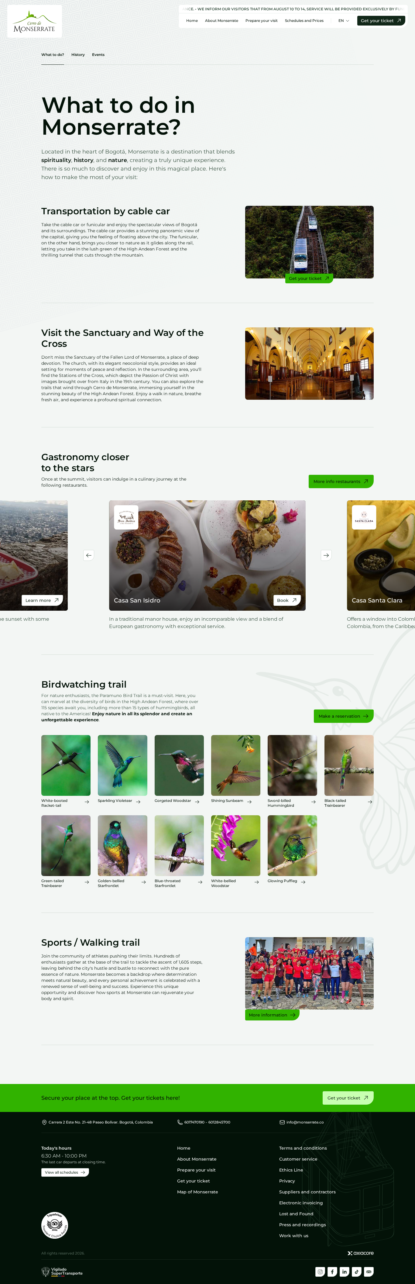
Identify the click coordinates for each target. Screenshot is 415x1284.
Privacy (287, 1181)
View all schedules (61, 1172)
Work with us (293, 1235)
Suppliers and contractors (307, 1192)
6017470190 (194, 1122)
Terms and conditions (303, 1148)
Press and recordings (302, 1224)
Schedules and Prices (304, 20)
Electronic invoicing (301, 1203)
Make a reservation (339, 716)
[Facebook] (332, 1272)
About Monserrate (221, 20)
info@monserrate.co (305, 1122)
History (78, 54)
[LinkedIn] (344, 1272)
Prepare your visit (261, 20)
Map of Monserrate (197, 1192)
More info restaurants (337, 481)
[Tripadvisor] (369, 1272)
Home (192, 20)
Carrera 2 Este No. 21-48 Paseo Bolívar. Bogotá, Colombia (101, 1122)
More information (268, 1015)
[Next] (326, 555)
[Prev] (88, 555)
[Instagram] (320, 1272)
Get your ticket (377, 20)
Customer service (298, 1159)
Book (283, 600)
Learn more (38, 600)
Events (98, 54)
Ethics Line (291, 1170)
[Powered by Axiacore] (361, 1253)
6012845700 (219, 1122)
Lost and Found (296, 1214)
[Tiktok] (357, 1272)
